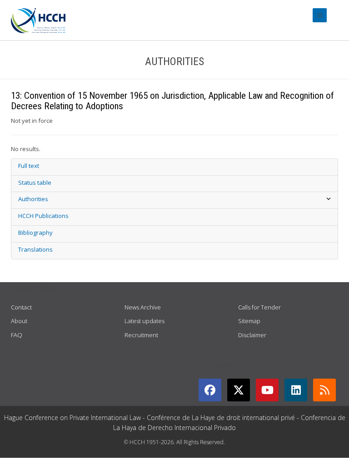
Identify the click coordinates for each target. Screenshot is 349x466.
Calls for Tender (259, 307)
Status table (34, 182)
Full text (28, 166)
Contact (21, 307)
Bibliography (35, 232)
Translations (35, 249)
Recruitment (141, 335)
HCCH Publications (43, 216)
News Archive (143, 307)
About (19, 321)
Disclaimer (252, 335)
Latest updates (145, 321)
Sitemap (249, 321)
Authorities (33, 199)
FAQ (16, 335)
